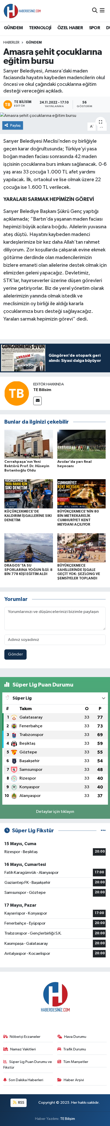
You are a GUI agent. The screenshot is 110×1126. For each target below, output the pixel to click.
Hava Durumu (75, 1037)
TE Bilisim (42, 390)
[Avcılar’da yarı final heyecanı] (81, 444)
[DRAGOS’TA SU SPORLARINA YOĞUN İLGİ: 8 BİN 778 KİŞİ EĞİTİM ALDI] (28, 548)
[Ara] (94, 10)
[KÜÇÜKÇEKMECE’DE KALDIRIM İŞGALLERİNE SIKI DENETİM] (28, 494)
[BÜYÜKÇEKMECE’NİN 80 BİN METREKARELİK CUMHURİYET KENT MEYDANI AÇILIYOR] (81, 494)
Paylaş (15, 125)
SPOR (94, 28)
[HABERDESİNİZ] (22, 11)
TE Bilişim (67, 1119)
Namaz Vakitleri (23, 1049)
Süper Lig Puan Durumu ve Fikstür (27, 1064)
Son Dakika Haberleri (26, 1080)
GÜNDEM (13, 28)
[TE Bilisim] (16, 393)
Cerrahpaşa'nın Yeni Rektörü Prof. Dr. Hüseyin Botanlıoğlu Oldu (26, 466)
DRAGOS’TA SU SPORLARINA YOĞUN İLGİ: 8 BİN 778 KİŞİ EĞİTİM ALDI (28, 570)
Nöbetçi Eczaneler (25, 1037)
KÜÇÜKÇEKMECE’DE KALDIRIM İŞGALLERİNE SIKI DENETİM (28, 516)
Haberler (11, 42)
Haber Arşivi (74, 1080)
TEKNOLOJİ (40, 28)
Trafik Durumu (74, 1049)
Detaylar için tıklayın (55, 812)
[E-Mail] (37, 401)
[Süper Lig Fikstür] (103, 830)
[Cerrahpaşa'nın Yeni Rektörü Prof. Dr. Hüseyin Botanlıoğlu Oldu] (28, 444)
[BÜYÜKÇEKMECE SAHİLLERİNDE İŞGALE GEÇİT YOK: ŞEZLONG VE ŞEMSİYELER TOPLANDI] (81, 548)
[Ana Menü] (102, 10)
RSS (20, 1102)
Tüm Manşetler (75, 1062)
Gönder (15, 654)
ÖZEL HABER (70, 28)
